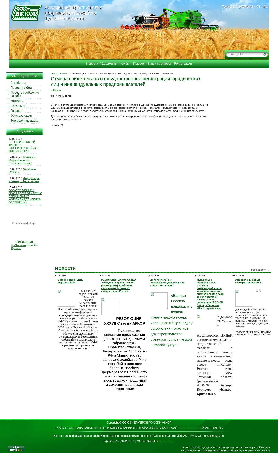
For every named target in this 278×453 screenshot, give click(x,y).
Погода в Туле (24, 241)
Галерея (139, 63)
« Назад (56, 89)
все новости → (260, 269)
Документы (109, 63)
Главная (54, 73)
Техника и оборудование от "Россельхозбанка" (22, 160)
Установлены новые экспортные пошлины (248, 281)
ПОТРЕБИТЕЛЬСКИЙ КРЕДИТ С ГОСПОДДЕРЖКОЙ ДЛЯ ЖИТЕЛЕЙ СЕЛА (24, 146)
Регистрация (183, 63)
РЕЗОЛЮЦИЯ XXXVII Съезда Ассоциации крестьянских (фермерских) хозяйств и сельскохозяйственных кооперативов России (118, 285)
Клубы (125, 63)
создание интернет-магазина (223, 450)
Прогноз (16, 248)
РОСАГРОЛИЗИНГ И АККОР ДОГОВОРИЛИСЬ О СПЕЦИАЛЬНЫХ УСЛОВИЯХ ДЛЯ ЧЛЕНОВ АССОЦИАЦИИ (25, 196)
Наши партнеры (159, 63)
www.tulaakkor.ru (190, 427)
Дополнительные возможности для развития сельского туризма (167, 282)
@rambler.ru (166, 441)
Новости (92, 63)
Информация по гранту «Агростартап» (24, 180)
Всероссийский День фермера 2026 (70, 281)
